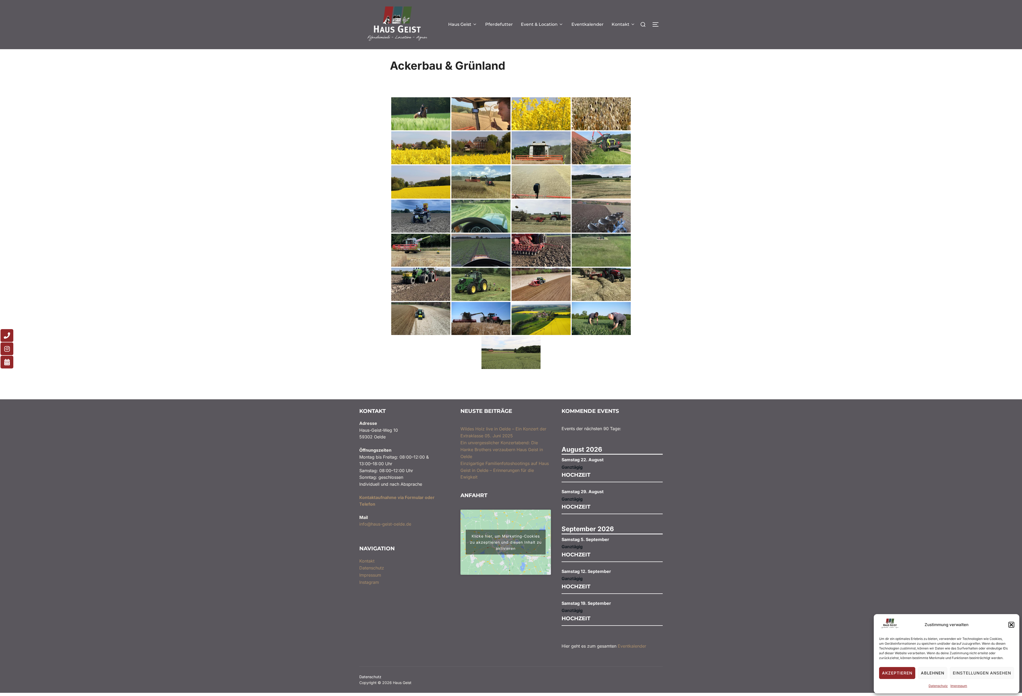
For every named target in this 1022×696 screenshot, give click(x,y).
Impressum (958, 686)
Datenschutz (938, 686)
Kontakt (620, 24)
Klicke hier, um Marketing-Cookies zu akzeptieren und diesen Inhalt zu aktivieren (506, 542)
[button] (1011, 624)
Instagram (369, 582)
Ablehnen (932, 673)
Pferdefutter (499, 24)
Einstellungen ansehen (982, 673)
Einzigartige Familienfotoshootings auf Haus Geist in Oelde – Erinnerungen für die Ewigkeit (504, 470)
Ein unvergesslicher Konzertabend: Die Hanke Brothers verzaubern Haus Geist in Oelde (501, 449)
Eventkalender (587, 24)
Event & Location (539, 24)
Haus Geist (459, 24)
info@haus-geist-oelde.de (385, 524)
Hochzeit (576, 475)
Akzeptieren (897, 673)
